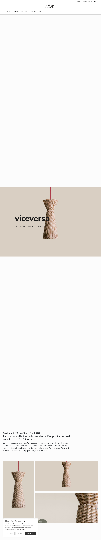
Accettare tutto (30, 533)
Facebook (79, 1)
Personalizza (10, 533)
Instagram (84, 1)
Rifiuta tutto (20, 533)
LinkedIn (90, 1)
